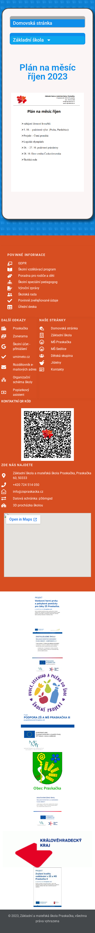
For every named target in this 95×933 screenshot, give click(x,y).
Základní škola (28, 40)
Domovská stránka (32, 23)
